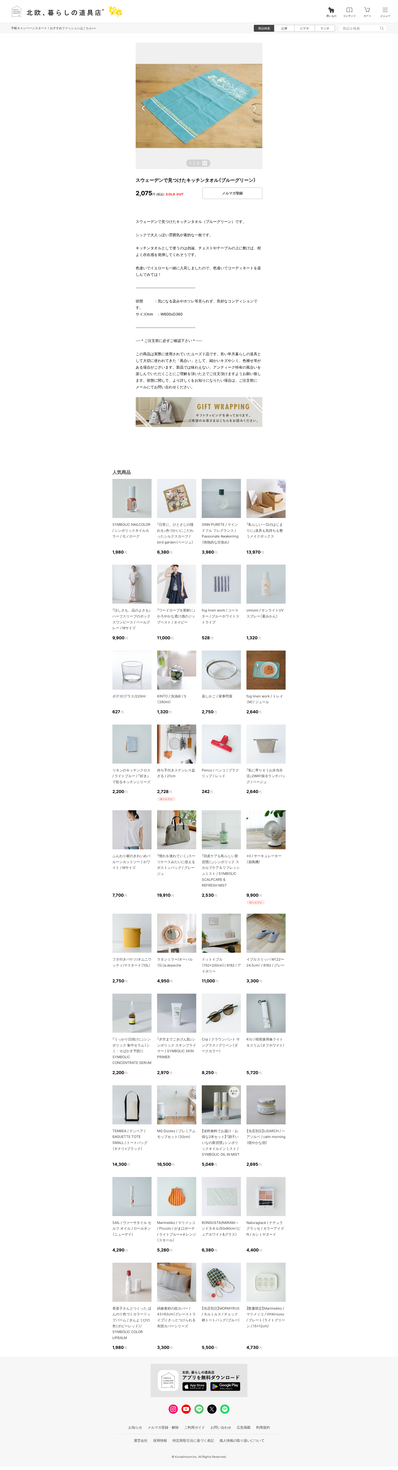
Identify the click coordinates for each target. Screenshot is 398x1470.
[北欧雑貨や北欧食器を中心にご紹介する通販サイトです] (64, 11)
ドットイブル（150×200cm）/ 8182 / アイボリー (221, 965)
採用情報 (160, 1440)
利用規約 (263, 1427)
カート (367, 15)
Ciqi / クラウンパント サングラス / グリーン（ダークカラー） (221, 1045)
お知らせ (135, 1427)
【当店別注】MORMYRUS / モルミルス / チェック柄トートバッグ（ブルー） (221, 1314)
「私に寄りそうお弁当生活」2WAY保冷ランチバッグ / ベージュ (265, 776)
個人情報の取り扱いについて (241, 1440)
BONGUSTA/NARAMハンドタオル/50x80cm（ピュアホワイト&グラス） (221, 1228)
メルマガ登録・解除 (163, 1427)
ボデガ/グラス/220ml (129, 696)
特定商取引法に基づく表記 (193, 1440)
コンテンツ (349, 15)
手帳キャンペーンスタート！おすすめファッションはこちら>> (53, 28)
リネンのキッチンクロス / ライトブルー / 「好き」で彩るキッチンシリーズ (131, 776)
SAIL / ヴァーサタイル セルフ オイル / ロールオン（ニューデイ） (131, 1228)
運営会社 (141, 1440)
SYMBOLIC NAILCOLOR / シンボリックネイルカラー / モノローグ (131, 530)
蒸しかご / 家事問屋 (217, 696)
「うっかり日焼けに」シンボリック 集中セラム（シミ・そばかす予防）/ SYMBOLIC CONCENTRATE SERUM (131, 1051)
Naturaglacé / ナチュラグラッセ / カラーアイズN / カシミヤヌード (265, 1228)
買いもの (331, 15)
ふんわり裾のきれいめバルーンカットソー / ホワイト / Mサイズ (131, 862)
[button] (143, 108)
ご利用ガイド (194, 1427)
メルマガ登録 (232, 193)
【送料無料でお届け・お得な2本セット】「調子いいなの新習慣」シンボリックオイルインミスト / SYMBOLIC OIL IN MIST (221, 1143)
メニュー (385, 15)
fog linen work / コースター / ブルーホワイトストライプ (220, 616)
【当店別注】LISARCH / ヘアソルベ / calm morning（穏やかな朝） (265, 1137)
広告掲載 (244, 1427)
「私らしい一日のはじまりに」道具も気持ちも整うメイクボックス (264, 530)
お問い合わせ (221, 1427)
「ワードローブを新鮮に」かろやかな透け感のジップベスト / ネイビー (176, 616)
